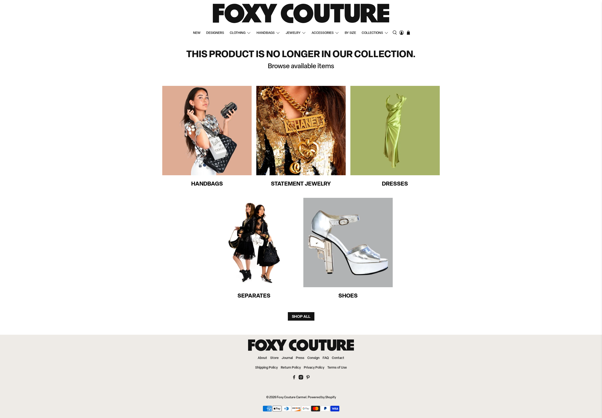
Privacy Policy (314, 368)
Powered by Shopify (322, 397)
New (197, 33)
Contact (338, 358)
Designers (215, 33)
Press (300, 358)
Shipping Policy (266, 368)
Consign (313, 358)
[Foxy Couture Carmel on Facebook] (294, 378)
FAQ (326, 358)
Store (274, 358)
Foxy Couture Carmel (291, 397)
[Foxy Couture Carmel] (301, 13)
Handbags (266, 33)
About (262, 358)
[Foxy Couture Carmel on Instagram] (301, 378)
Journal (287, 358)
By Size (350, 33)
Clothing (238, 33)
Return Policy (291, 368)
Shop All (301, 316)
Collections (372, 33)
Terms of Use (337, 368)
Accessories (323, 33)
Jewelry (293, 33)
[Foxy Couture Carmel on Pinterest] (308, 378)
